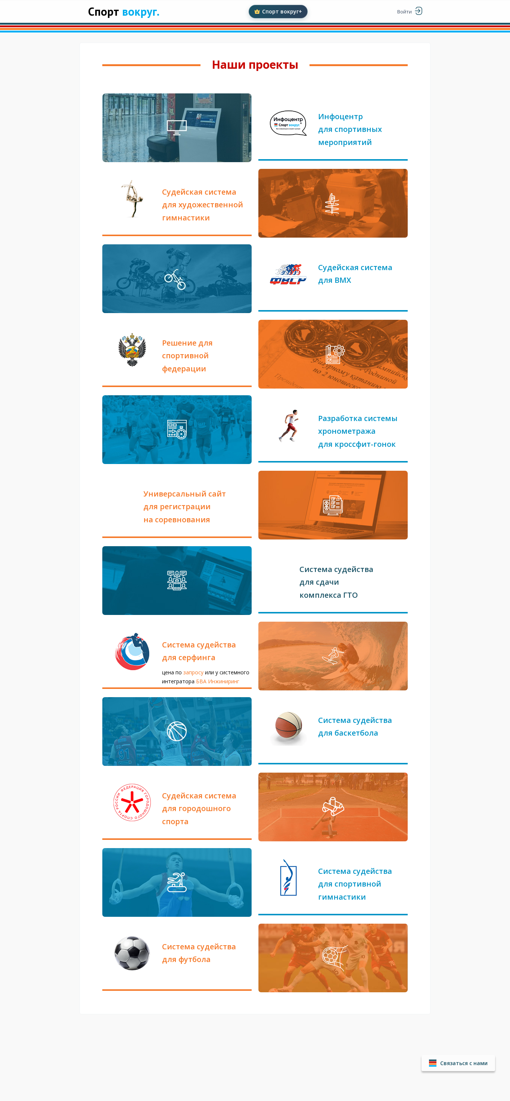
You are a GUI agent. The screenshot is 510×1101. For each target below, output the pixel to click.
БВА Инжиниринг (217, 681)
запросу (194, 672)
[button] (458, 1063)
